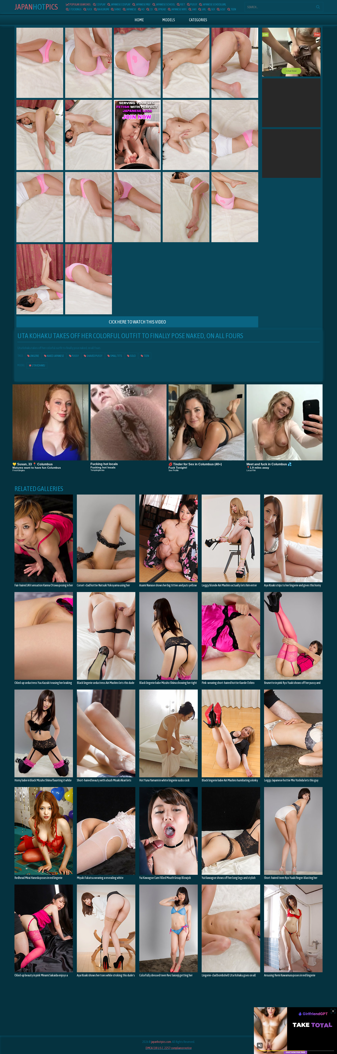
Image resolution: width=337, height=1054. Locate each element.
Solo (132, 355)
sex (213, 9)
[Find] (318, 7)
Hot (36, 6)
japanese (131, 9)
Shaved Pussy (94, 355)
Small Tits (116, 355)
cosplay (101, 4)
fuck (89, 9)
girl (203, 9)
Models (168, 20)
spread (161, 9)
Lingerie (34, 355)
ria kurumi (103, 9)
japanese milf (143, 4)
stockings (75, 9)
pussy (193, 4)
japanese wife (179, 9)
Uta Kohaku (38, 365)
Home (139, 20)
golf (222, 9)
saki (193, 9)
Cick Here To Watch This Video (137, 321)
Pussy (75, 355)
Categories (198, 20)
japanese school (165, 4)
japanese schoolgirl (214, 4)
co (151, 9)
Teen (146, 355)
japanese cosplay (120, 4)
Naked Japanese (55, 355)
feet (182, 4)
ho (143, 9)
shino (117, 9)
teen (233, 9)
